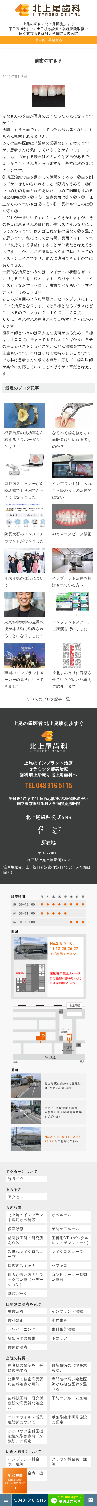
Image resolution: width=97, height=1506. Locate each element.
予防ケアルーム (65, 1228)
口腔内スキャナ (22, 1265)
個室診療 (16, 1228)
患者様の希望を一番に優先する (25, 1367)
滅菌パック (18, 1293)
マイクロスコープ (67, 1251)
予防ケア (59, 1338)
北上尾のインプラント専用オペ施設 (25, 1217)
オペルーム (61, 1214)
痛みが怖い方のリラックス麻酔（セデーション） (25, 1279)
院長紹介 (16, 1178)
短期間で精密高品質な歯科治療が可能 (25, 1381)
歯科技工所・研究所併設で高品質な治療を (25, 1402)
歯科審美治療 (63, 1329)
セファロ (59, 1265)
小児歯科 (59, 1320)
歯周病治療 (18, 1347)
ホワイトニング (22, 1329)
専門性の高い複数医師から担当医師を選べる (69, 1383)
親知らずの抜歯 (22, 1338)
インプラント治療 (67, 1311)
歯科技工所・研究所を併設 (25, 1240)
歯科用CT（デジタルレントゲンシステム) (70, 1240)
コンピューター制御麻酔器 (69, 1277)
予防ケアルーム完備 (69, 1397)
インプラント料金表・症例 (23, 1461)
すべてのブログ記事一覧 (48, 698)
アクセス (16, 1196)
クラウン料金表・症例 (69, 1461)
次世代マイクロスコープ (25, 1254)
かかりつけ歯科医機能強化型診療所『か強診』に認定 (25, 1435)
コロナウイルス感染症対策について (25, 1419)
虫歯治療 (16, 1311)
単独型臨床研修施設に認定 (69, 1419)
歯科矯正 (16, 1320)
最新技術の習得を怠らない (69, 1367)
